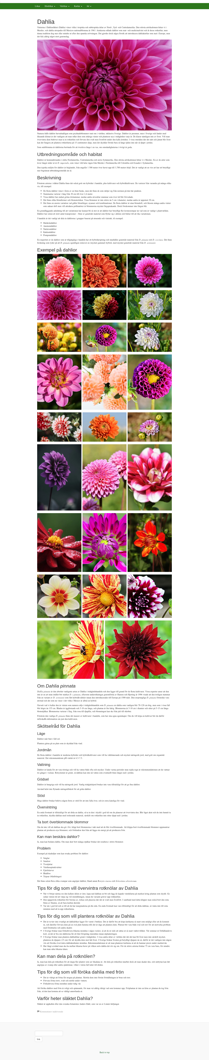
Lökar (37, 6)
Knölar (77, 6)
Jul (88, 6)
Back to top (105, 1052)
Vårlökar (64, 6)
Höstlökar (49, 6)
